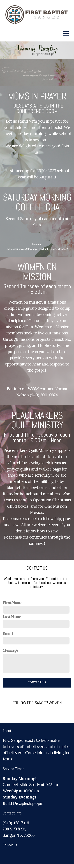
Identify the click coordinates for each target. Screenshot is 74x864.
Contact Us (37, 682)
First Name (12, 602)
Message (10, 650)
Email (8, 633)
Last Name (12, 616)
